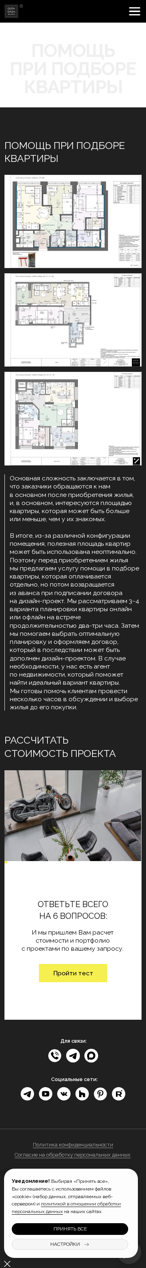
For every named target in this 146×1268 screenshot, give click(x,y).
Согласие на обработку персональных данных (73, 1155)
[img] (13, 11)
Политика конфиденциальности (73, 1145)
